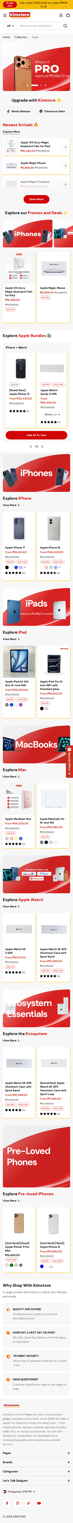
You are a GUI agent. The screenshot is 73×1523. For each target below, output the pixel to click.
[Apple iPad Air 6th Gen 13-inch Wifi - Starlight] (16, 705)
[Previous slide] (27, 85)
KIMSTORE (19, 1516)
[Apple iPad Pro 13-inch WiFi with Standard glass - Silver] (46, 708)
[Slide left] (31, 446)
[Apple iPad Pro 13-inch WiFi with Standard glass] (54, 662)
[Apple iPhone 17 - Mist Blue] (16, 567)
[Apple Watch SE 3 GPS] (19, 929)
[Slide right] (42, 446)
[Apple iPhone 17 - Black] (7, 567)
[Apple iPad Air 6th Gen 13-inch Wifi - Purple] (21, 705)
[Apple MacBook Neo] (19, 799)
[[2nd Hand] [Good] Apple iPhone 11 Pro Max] (19, 1223)
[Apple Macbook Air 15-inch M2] (54, 799)
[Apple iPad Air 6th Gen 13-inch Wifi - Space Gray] (7, 705)
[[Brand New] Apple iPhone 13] (21, 368)
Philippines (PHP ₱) (20, 1491)
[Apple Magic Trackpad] (11, 184)
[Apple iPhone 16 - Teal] (51, 567)
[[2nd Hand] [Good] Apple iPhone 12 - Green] (51, 1266)
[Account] (61, 15)
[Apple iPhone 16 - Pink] (46, 567)
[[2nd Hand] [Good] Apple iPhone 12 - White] (46, 1266)
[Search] (65, 26)
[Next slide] (45, 85)
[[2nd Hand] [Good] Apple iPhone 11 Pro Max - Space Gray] (21, 1265)
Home (6, 37)
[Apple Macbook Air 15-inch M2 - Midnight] (46, 842)
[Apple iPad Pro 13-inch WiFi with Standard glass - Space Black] (42, 708)
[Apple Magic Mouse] (11, 166)
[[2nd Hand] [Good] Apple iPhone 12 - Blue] (42, 1266)
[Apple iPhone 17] (19, 528)
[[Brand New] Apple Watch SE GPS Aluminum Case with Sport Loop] (54, 1063)
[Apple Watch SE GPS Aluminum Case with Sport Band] (54, 929)
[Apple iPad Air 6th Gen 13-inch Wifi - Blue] (11, 705)
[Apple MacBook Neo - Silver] (7, 838)
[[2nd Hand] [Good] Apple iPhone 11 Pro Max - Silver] (16, 1265)
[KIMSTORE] (27, 234)
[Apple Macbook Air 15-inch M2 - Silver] (51, 842)
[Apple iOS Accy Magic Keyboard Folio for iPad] (11, 147)
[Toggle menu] (5, 15)
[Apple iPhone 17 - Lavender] (21, 567)
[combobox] (36, 26)
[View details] (65, 147)
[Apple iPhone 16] (54, 528)
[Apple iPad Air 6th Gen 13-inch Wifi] (19, 662)
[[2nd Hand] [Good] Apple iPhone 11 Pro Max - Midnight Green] (11, 1265)
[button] (32, 85)
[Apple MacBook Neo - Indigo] (21, 838)
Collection (21, 37)
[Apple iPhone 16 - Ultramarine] (55, 567)
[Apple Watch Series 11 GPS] (52, 368)
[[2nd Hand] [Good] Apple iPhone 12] (54, 1223)
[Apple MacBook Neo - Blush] (11, 838)
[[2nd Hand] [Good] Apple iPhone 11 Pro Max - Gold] (7, 1265)
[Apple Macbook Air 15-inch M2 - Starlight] (55, 842)
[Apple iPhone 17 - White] (11, 567)
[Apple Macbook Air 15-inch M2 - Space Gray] (41, 842)
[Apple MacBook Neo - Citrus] (16, 838)
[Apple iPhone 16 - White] (42, 567)
